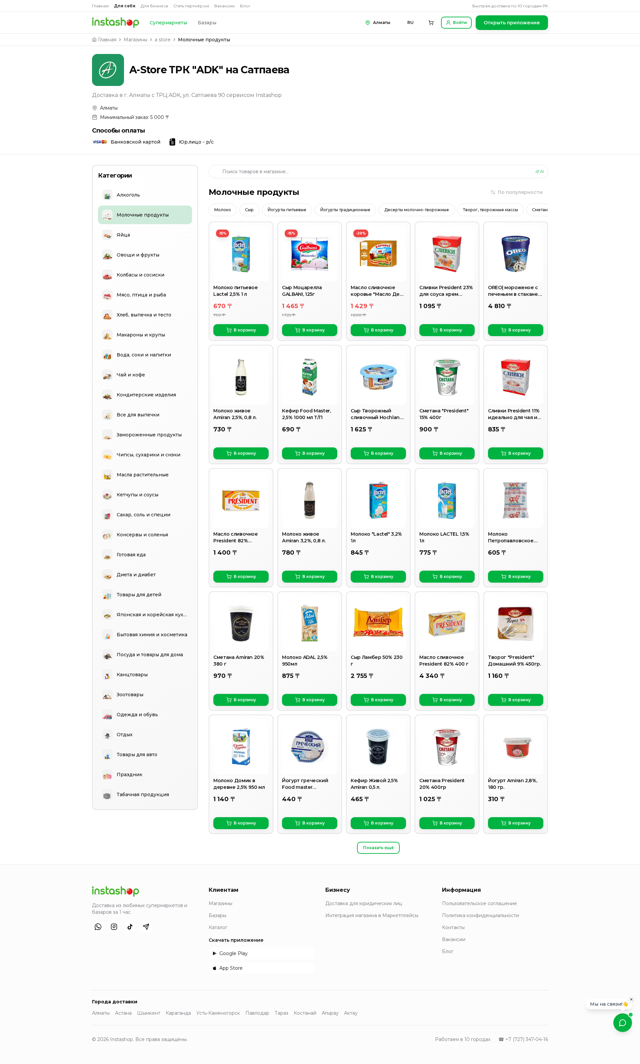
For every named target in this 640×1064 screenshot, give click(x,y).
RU (410, 22)
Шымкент (148, 1013)
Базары (207, 23)
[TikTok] (130, 927)
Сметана (541, 209)
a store (163, 40)
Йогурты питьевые (287, 209)
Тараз (281, 1013)
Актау (351, 1013)
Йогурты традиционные (345, 209)
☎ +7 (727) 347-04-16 (523, 1039)
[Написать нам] (622, 1022)
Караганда (178, 1013)
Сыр (249, 209)
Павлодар (257, 1013)
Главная (100, 5)
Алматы (101, 1013)
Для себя (124, 5)
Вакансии (224, 5)
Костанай (305, 1013)
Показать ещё (378, 847)
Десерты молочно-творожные (416, 209)
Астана (123, 1013)
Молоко (222, 209)
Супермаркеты (168, 23)
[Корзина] (431, 23)
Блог (245, 5)
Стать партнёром (191, 5)
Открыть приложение (512, 23)
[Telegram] (146, 927)
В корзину (245, 329)
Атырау (330, 1013)
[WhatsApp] (98, 927)
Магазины (135, 40)
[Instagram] (114, 927)
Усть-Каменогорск (218, 1013)
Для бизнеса (154, 5)
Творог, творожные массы (490, 209)
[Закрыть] (631, 998)
